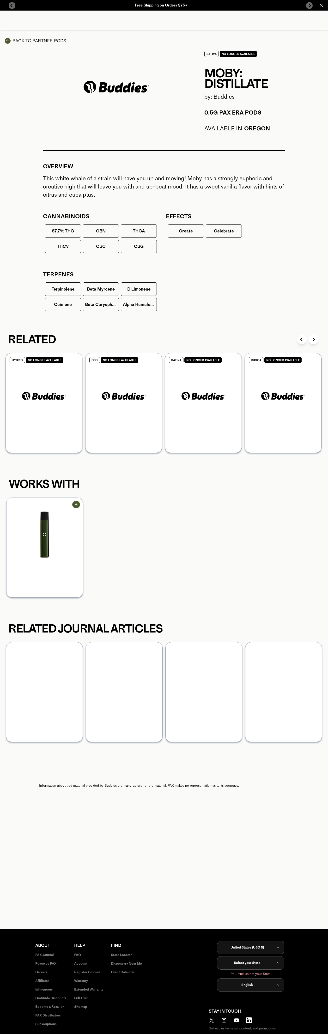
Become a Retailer (49, 1007)
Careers (41, 972)
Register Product (87, 972)
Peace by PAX (45, 963)
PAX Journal (44, 955)
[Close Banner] (321, 5)
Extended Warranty (88, 989)
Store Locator (121, 955)
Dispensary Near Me (126, 963)
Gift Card (81, 998)
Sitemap (80, 1007)
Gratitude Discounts (50, 998)
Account (80, 963)
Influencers (44, 989)
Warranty (81, 981)
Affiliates (42, 981)
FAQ (77, 955)
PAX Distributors (48, 1015)
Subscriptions (46, 1024)
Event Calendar (122, 972)
